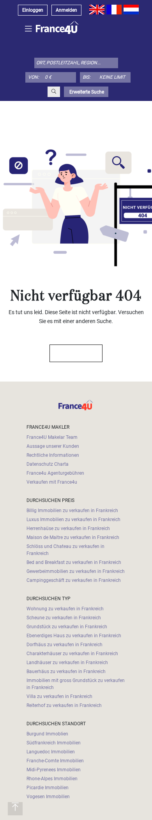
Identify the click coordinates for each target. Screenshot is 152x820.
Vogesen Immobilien (48, 796)
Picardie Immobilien (48, 787)
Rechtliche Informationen (53, 455)
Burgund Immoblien (47, 734)
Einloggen (32, 10)
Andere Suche (72, 353)
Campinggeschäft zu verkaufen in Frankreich (74, 580)
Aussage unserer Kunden (53, 446)
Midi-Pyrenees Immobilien (54, 769)
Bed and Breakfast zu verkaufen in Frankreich (74, 562)
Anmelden (66, 10)
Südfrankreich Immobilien (54, 743)
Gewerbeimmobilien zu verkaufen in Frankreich (76, 571)
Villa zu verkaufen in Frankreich (59, 696)
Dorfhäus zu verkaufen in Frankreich (65, 644)
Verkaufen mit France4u (52, 482)
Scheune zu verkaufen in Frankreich (64, 617)
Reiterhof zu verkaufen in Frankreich (64, 705)
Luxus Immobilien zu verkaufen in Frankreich (73, 519)
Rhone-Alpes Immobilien (52, 778)
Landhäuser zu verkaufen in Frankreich (67, 662)
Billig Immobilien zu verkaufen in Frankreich (72, 510)
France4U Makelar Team (52, 437)
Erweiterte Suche (86, 92)
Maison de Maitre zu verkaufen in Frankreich (73, 537)
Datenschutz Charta (48, 464)
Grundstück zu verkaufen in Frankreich (67, 626)
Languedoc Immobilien (51, 752)
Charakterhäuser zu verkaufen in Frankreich (72, 653)
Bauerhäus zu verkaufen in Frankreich (66, 671)
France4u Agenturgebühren (55, 473)
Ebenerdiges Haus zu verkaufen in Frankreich (74, 635)
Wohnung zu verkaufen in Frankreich (65, 608)
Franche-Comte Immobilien (55, 760)
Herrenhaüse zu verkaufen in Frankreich (68, 528)
